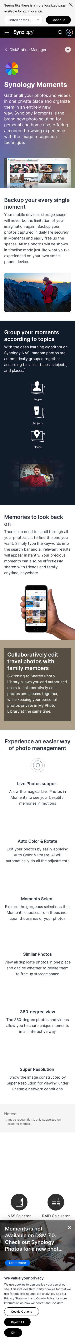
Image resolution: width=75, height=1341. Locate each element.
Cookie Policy (45, 1298)
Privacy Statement (16, 1298)
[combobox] (23, 20)
